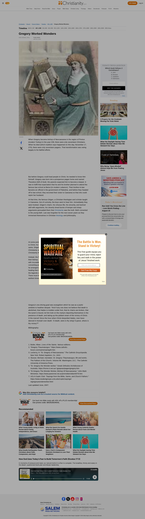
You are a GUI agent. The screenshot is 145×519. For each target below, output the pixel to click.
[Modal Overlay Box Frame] (72, 259)
